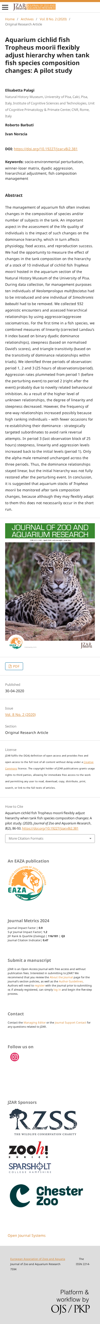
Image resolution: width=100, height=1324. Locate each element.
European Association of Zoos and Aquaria (37, 1259)
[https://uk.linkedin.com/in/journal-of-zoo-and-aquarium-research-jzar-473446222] (15, 1060)
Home (10, 19)
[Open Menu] (5, 7)
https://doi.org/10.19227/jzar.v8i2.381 (46, 148)
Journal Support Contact (70, 1022)
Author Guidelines (71, 981)
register (40, 985)
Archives (27, 19)
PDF (15, 666)
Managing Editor (35, 1022)
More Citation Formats (26, 838)
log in (57, 989)
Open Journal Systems (27, 1235)
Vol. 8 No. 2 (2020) (53, 19)
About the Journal (61, 977)
